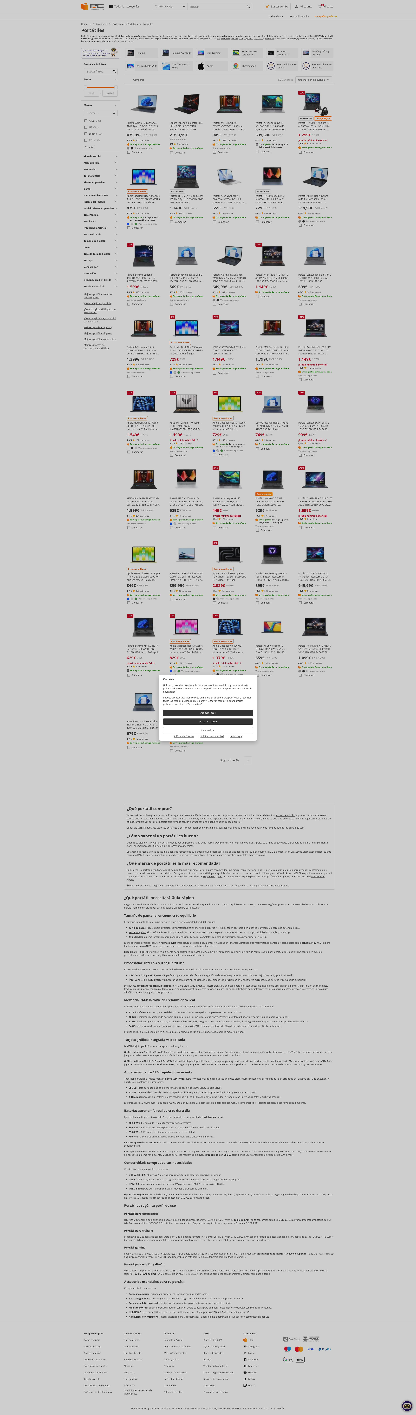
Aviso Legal (236, 736)
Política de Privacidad (212, 736)
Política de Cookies (184, 736)
